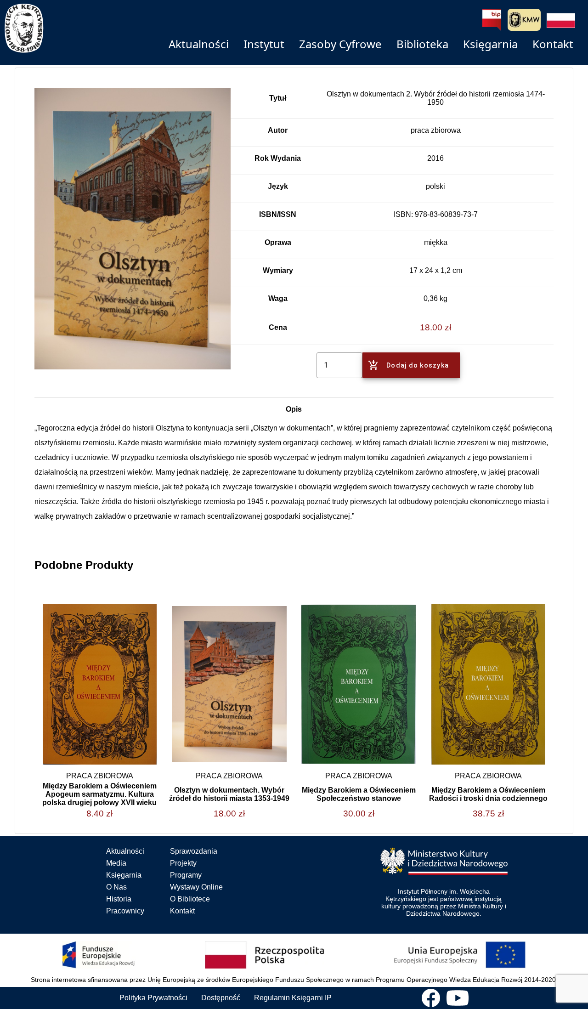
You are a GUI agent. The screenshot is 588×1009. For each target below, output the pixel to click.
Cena (278, 327)
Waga (278, 298)
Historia (118, 899)
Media (116, 863)
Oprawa (278, 242)
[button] (561, 21)
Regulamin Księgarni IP (293, 998)
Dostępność (220, 998)
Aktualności (125, 851)
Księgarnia (123, 875)
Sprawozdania (193, 851)
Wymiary (278, 270)
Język (278, 186)
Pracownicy (125, 911)
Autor (278, 130)
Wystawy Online (196, 887)
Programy (186, 875)
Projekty (183, 863)
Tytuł (277, 98)
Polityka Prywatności (153, 998)
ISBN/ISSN (277, 214)
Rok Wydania (277, 158)
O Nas (116, 887)
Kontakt (182, 911)
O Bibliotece (190, 899)
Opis (294, 409)
